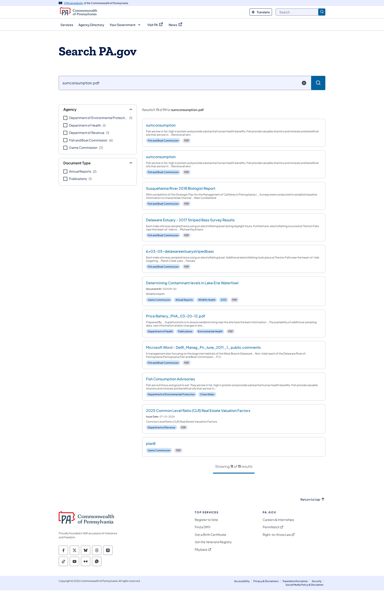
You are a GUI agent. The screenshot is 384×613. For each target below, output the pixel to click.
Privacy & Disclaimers (266, 581)
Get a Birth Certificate (210, 534)
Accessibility (242, 581)
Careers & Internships (278, 520)
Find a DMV (202, 527)
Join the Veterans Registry (213, 542)
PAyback (201, 549)
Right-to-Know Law (277, 534)
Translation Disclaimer (295, 581)
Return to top (310, 499)
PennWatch (271, 527)
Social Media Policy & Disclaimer (305, 584)
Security (317, 581)
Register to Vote (206, 520)
